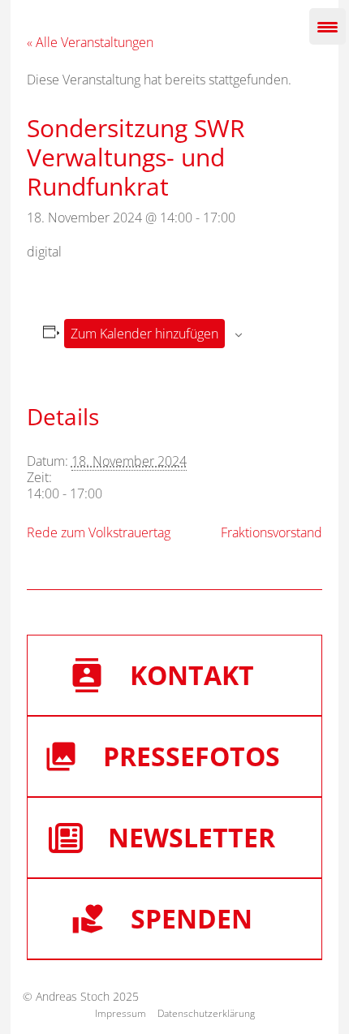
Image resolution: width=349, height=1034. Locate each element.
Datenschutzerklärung (206, 1013)
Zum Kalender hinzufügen (144, 334)
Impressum (120, 1013)
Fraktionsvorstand (271, 532)
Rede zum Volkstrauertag (98, 532)
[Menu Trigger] (327, 26)
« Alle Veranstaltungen (90, 42)
